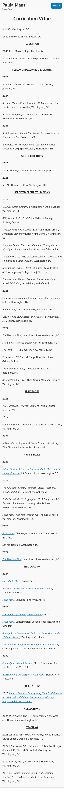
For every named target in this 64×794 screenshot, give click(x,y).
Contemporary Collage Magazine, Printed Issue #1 (32, 697)
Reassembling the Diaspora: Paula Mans (23, 674)
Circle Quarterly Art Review (17, 663)
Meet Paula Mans (11, 581)
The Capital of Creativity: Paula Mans (21, 614)
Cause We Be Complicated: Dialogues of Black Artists (30, 644)
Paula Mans (13, 5)
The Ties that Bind (11, 559)
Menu (57, 5)
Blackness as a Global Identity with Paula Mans (27, 588)
